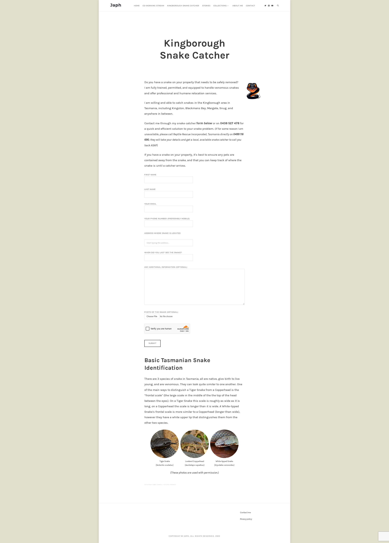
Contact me (245, 512)
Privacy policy (246, 519)
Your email (150, 204)
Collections (220, 6)
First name (150, 175)
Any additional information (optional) (165, 267)
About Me (237, 6)
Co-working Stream (153, 6)
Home (137, 6)
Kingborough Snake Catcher (183, 6)
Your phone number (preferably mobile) (167, 219)
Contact (250, 6)
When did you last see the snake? (163, 252)
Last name (150, 189)
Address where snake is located (162, 233)
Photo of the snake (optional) (161, 312)
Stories (206, 6)
